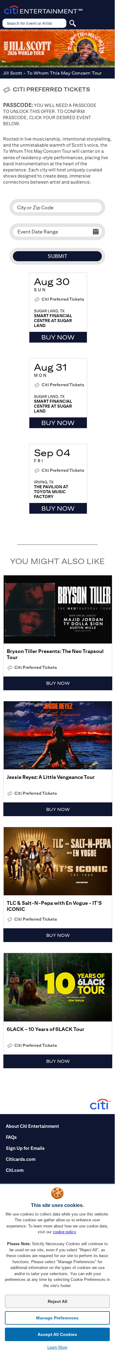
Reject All (57, 1301)
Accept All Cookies (57, 1334)
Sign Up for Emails (25, 1148)
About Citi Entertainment (32, 1126)
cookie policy (64, 1232)
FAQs (11, 1137)
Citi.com (15, 1170)
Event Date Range (37, 232)
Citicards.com (20, 1159)
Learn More (57, 1347)
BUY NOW (58, 337)
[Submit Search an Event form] (72, 23)
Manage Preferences (57, 1317)
